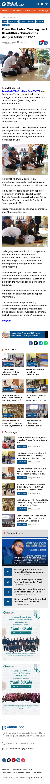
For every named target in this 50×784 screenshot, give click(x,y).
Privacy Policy (8, 772)
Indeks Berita (24, 772)
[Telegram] (41, 343)
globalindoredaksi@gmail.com (19, 748)
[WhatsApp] (46, 343)
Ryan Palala (36, 777)
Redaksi (5, 769)
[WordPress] (18, 760)
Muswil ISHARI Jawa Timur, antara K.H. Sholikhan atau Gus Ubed (29, 590)
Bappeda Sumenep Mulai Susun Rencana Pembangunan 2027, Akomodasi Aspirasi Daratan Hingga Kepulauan (12, 398)
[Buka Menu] (42, 3)
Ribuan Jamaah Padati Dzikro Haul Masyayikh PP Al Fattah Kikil (30, 600)
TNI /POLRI (6, 25)
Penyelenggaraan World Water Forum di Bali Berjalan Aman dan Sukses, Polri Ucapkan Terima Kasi (29, 570)
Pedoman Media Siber (23, 769)
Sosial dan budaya (27, 21)
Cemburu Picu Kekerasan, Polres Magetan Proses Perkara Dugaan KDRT (12, 372)
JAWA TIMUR (13, 21)
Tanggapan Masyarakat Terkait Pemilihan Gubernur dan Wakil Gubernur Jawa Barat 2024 (29, 580)
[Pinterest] (14, 760)
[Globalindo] (17, 2)
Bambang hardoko (9, 42)
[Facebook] (31, 343)
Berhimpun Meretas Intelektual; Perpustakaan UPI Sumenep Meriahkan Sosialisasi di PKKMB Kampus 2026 (35, 372)
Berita (5, 21)
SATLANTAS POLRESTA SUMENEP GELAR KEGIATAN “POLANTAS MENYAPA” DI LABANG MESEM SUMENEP (36, 398)
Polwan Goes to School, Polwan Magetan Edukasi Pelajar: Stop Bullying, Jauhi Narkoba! (36, 423)
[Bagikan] (46, 43)
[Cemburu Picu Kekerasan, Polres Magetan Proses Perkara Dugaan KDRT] (13, 360)
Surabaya (39, 21)
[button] (37, 3)
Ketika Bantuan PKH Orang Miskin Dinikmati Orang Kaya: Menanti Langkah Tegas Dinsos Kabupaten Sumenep (12, 423)
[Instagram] (23, 760)
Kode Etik (38, 772)
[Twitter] (36, 343)
